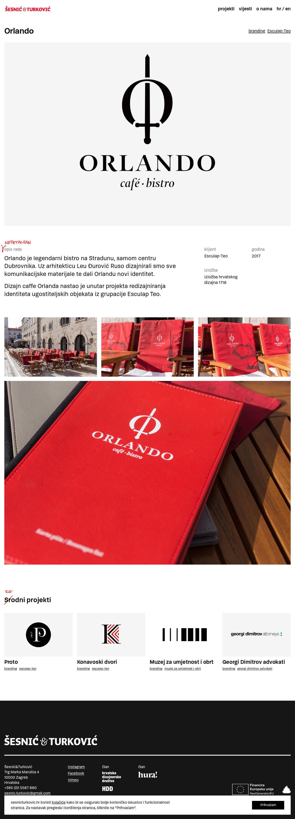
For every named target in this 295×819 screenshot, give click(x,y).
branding (257, 31)
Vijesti (245, 9)
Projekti (226, 9)
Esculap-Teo (279, 31)
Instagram (76, 766)
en (288, 9)
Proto (11, 662)
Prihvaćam (268, 805)
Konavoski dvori (97, 662)
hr (279, 9)
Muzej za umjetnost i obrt (182, 662)
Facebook (76, 773)
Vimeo (73, 780)
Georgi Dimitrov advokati (253, 662)
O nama (264, 9)
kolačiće (59, 802)
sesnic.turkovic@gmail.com (27, 793)
